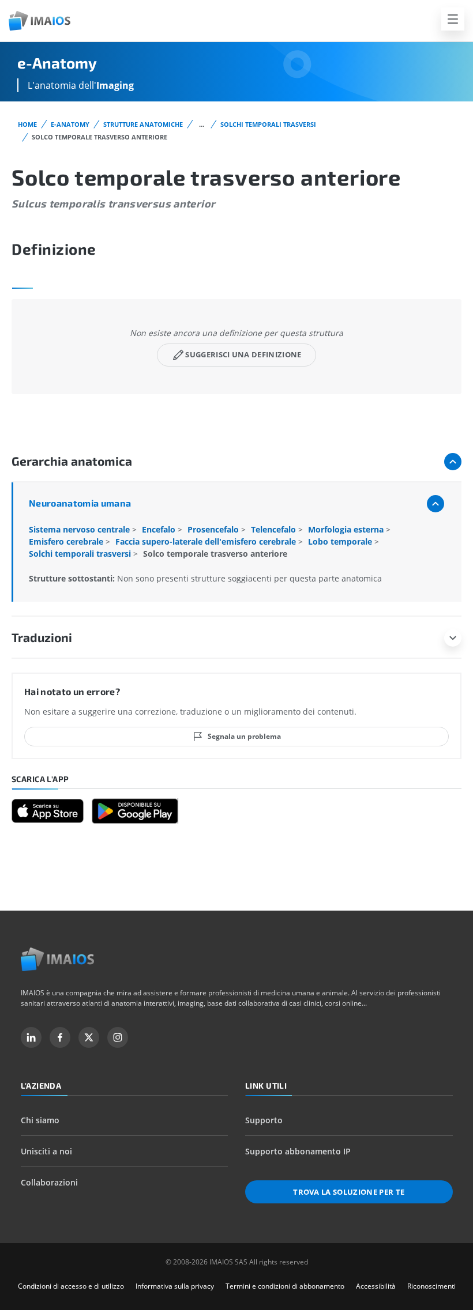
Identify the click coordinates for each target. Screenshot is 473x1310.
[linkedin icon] (31, 1037)
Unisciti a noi (46, 1151)
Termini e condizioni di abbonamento (285, 1286)
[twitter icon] (88, 1037)
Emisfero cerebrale (67, 541)
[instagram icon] (117, 1037)
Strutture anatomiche (143, 124)
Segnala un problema (244, 736)
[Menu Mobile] (452, 19)
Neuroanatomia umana (80, 502)
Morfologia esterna (347, 529)
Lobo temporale (341, 541)
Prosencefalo (214, 529)
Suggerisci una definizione (243, 354)
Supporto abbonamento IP (298, 1151)
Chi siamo (40, 1120)
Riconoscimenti (431, 1286)
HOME (27, 124)
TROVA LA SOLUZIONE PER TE (348, 1192)
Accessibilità (376, 1286)
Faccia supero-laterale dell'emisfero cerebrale (206, 541)
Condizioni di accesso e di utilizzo (71, 1286)
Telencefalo (274, 529)
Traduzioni (42, 637)
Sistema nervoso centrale (80, 529)
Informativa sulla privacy (175, 1286)
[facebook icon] (60, 1037)
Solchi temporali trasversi (268, 124)
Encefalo (160, 529)
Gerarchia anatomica (72, 461)
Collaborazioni (49, 1182)
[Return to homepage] (57, 959)
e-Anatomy (70, 124)
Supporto (264, 1120)
